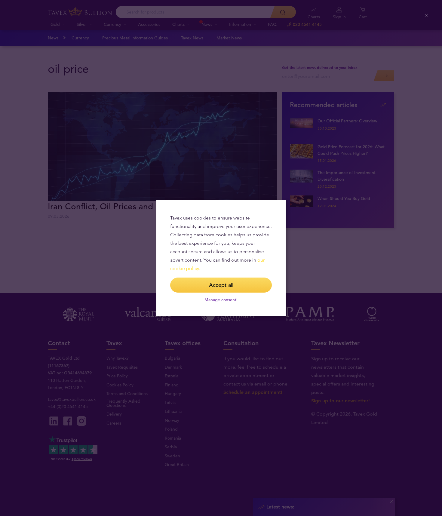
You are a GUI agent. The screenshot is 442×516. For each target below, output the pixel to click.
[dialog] (221, 258)
